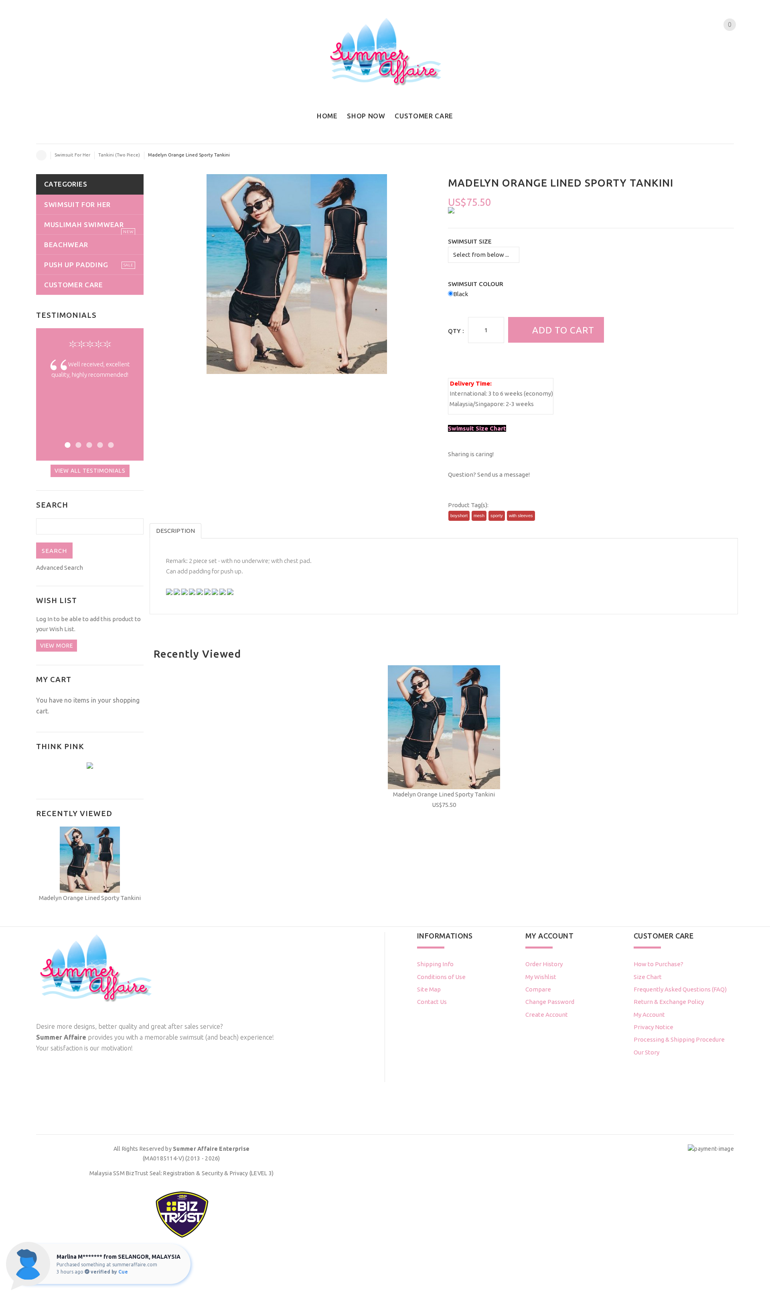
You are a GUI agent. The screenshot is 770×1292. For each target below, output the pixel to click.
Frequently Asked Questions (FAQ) (680, 989)
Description (175, 530)
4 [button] (99, 444)
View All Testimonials (90, 470)
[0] (722, 40)
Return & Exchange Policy (669, 1001)
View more (56, 645)
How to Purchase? (658, 964)
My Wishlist (540, 976)
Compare (538, 989)
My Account (649, 1014)
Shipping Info (435, 964)
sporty (496, 515)
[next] (739, 273)
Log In (44, 619)
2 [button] (77, 444)
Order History (544, 964)
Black (460, 293)
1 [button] (66, 444)
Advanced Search (59, 567)
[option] (90, 375)
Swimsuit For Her (72, 154)
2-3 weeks (520, 403)
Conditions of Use (441, 976)
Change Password (549, 1001)
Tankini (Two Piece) (119, 154)
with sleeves (521, 515)
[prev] (149, 273)
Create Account (546, 1014)
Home (41, 155)
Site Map (429, 989)
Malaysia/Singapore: (477, 403)
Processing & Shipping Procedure (679, 1039)
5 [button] (110, 444)
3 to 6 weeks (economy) (520, 393)
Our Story (646, 1052)
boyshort (459, 515)
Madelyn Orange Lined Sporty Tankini (444, 794)
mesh (479, 515)
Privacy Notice (653, 1027)
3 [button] (88, 444)
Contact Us (432, 1001)
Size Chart (648, 976)
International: (468, 393)
